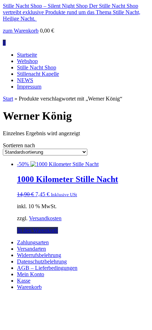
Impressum (29, 87)
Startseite (27, 55)
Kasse (23, 281)
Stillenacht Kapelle (38, 74)
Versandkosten (45, 218)
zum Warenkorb (21, 31)
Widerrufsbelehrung (39, 255)
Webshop (27, 61)
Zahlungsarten (33, 242)
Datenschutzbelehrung (42, 261)
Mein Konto (30, 274)
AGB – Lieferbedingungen (47, 268)
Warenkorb (29, 287)
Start (8, 99)
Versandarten (31, 249)
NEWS (25, 80)
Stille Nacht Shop (36, 67)
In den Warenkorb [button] (37, 230)
